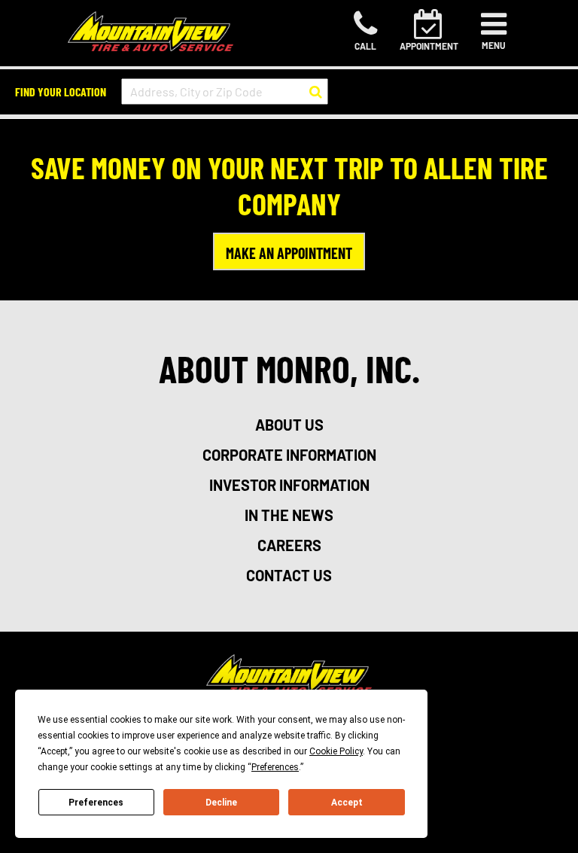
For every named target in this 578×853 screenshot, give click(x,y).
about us (289, 425)
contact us (289, 575)
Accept (347, 802)
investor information (289, 485)
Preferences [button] (275, 767)
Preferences (95, 802)
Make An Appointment (289, 253)
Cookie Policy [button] (336, 751)
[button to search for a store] (316, 92)
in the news (289, 515)
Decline (221, 802)
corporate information (289, 455)
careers (289, 545)
